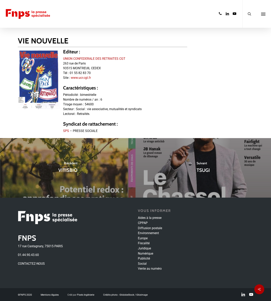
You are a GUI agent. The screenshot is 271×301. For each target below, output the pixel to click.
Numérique (145, 253)
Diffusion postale (150, 228)
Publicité (144, 258)
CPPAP (143, 223)
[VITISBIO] (68, 168)
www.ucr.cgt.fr (81, 78)
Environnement (148, 233)
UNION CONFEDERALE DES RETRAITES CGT (94, 59)
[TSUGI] (203, 168)
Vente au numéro (150, 268)
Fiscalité (144, 243)
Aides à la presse (149, 218)
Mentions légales (50, 294)
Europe (143, 238)
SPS (66, 131)
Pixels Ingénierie (85, 294)
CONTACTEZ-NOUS (31, 263)
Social (142, 263)
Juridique (144, 248)
